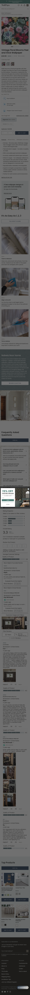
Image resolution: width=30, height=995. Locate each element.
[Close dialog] (28, 489)
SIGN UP (8, 500)
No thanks (8, 504)
